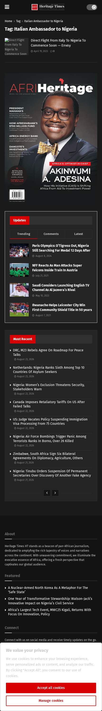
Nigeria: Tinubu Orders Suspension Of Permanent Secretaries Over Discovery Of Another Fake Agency (52, 473)
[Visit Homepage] (48, 7)
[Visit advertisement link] (51, 138)
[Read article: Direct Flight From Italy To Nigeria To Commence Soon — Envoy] (16, 46)
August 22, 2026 (25, 411)
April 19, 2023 (40, 51)
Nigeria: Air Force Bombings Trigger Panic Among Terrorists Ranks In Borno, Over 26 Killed (49, 438)
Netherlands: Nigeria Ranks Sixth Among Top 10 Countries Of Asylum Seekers (48, 370)
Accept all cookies (51, 688)
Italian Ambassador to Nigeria (43, 21)
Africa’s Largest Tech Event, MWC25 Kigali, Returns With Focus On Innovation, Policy (49, 612)
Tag (18, 21)
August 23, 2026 (25, 359)
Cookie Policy (29, 676)
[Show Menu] (7, 7)
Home (8, 21)
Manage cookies (51, 701)
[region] (51, 677)
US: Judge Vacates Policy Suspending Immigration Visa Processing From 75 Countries (50, 421)
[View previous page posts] (47, 493)
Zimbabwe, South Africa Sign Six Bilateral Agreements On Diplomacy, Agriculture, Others (48, 456)
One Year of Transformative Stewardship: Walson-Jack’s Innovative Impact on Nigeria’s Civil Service (50, 601)
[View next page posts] (55, 493)
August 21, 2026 (25, 462)
